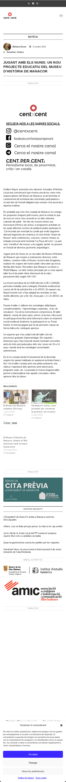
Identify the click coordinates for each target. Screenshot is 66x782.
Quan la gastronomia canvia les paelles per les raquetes (31, 542)
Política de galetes (26, 778)
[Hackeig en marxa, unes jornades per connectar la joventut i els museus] (44, 397)
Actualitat (11, 52)
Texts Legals (41, 778)
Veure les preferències (33, 771)
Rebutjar (33, 762)
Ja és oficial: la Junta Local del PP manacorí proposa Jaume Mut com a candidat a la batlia (29, 534)
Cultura (20, 52)
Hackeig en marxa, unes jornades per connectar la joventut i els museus (43, 408)
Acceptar (33, 754)
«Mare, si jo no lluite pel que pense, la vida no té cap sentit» (32, 526)
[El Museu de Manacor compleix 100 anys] (16, 397)
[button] (61, 725)
